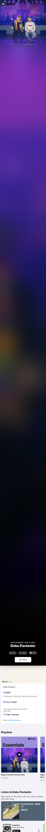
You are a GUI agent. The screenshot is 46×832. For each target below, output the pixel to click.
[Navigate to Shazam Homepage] (8, 4)
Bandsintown (15, 720)
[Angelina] (7, 828)
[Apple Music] (30, 810)
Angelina (16, 825)
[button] (42, 4)
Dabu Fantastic (18, 827)
